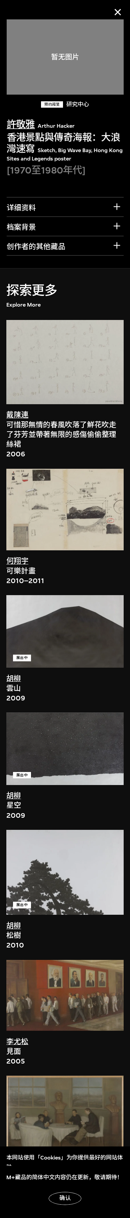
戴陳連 (17, 415)
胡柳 (13, 678)
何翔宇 (17, 561)
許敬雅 (21, 124)
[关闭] (117, 12)
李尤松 (17, 1041)
